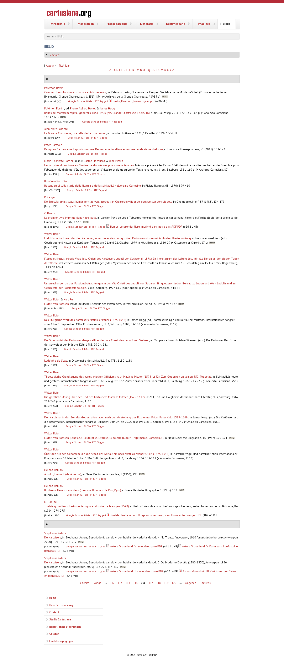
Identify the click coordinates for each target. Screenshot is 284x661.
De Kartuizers (52, 537)
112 (112, 583)
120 (174, 583)
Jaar (67, 65)
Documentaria (175, 24)
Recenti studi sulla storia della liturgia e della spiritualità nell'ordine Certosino (92, 185)
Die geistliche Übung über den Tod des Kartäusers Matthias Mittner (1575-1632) (94, 397)
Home (50, 36)
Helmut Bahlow (53, 470)
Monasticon (86, 24)
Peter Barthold (53, 145)
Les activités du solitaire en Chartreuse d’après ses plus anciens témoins (89, 165)
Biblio (226, 24)
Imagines (204, 24)
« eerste (84, 583)
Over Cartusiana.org (61, 605)
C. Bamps (50, 213)
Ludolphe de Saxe (55, 360)
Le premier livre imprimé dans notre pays (70, 218)
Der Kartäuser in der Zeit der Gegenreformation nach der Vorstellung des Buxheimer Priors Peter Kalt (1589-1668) (116, 417)
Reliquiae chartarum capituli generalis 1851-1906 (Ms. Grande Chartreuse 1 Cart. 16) (97, 113)
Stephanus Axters (55, 533)
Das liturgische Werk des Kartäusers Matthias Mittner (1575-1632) (85, 320)
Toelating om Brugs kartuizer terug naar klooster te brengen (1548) (86, 506)
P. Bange (49, 197)
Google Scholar (76, 101)
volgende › (191, 583)
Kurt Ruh (69, 299)
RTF (97, 101)
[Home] (68, 14)
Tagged (104, 101)
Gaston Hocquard (94, 161)
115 (135, 583)
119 (166, 583)
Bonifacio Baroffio (55, 181)
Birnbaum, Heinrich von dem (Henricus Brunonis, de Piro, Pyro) (82, 490)
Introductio (57, 24)
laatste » (206, 583)
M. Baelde (50, 502)
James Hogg (107, 108)
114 (128, 583)
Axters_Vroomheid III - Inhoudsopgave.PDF (136, 571)
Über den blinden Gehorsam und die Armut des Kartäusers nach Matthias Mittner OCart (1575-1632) (106, 454)
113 (120, 583)
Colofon (54, 633)
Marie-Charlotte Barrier (58, 161)
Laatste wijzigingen (61, 641)
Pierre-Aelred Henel (83, 108)
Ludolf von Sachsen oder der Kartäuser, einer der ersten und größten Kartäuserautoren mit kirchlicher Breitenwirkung (117, 238)
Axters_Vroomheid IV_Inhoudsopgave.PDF (136, 546)
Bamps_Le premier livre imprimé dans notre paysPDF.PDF (146, 226)
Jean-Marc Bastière (56, 129)
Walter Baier (52, 234)
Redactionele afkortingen (65, 626)
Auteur (50, 65)
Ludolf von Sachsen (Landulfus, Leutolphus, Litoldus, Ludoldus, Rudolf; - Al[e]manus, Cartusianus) (103, 438)
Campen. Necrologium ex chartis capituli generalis (75, 92)
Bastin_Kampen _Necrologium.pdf (133, 101)
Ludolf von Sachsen (56, 304)
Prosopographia (116, 24)
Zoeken (54, 55)
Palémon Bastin (53, 88)
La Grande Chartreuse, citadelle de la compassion (75, 133)
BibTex (90, 101)
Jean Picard (116, 161)
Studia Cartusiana (60, 619)
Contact (54, 612)
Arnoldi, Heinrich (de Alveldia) (62, 474)
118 (158, 583)
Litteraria (146, 24)
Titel (61, 65)
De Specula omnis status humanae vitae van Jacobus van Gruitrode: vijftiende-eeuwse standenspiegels (108, 201)
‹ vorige (97, 583)
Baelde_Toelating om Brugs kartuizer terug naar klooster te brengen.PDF (156, 515)
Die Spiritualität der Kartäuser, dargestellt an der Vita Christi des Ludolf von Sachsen (96, 340)
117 (151, 583)
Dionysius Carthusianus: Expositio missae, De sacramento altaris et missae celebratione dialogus (103, 149)
